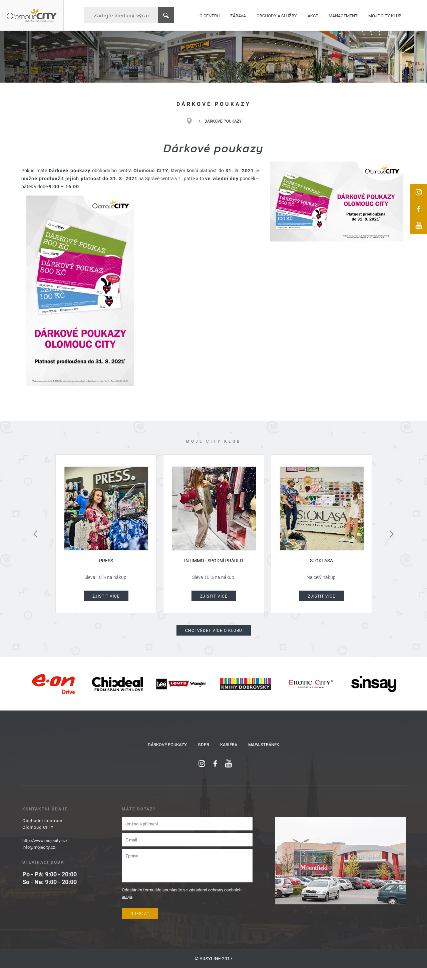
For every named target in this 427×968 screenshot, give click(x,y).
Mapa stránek (263, 744)
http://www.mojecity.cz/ (44, 840)
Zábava (238, 15)
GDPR (203, 744)
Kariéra (228, 744)
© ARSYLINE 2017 (214, 958)
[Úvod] (192, 121)
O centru (209, 15)
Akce (313, 15)
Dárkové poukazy (167, 744)
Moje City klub (384, 15)
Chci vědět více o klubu (213, 630)
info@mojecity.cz (38, 847)
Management (343, 15)
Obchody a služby (277, 15)
